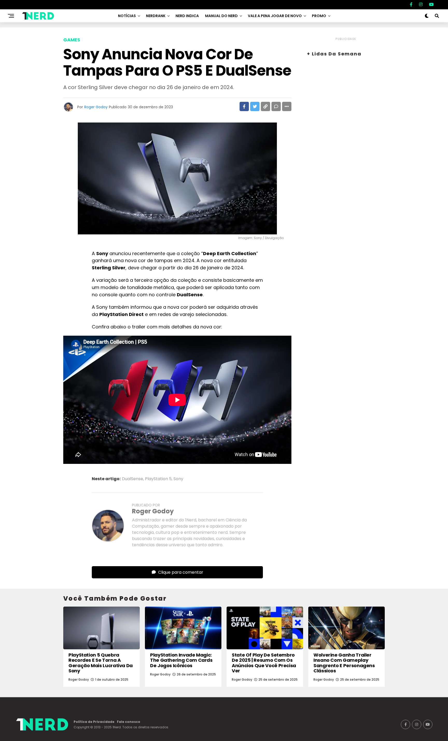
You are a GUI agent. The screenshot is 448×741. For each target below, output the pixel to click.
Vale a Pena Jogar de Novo (275, 15)
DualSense (132, 479)
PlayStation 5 (158, 479)
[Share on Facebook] (244, 106)
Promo (319, 15)
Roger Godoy (96, 107)
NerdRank (155, 15)
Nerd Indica (187, 15)
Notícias (127, 15)
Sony (178, 479)
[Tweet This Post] (255, 106)
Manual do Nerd (221, 15)
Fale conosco (128, 722)
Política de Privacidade (94, 722)
